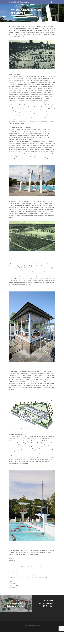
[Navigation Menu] (54, 2)
